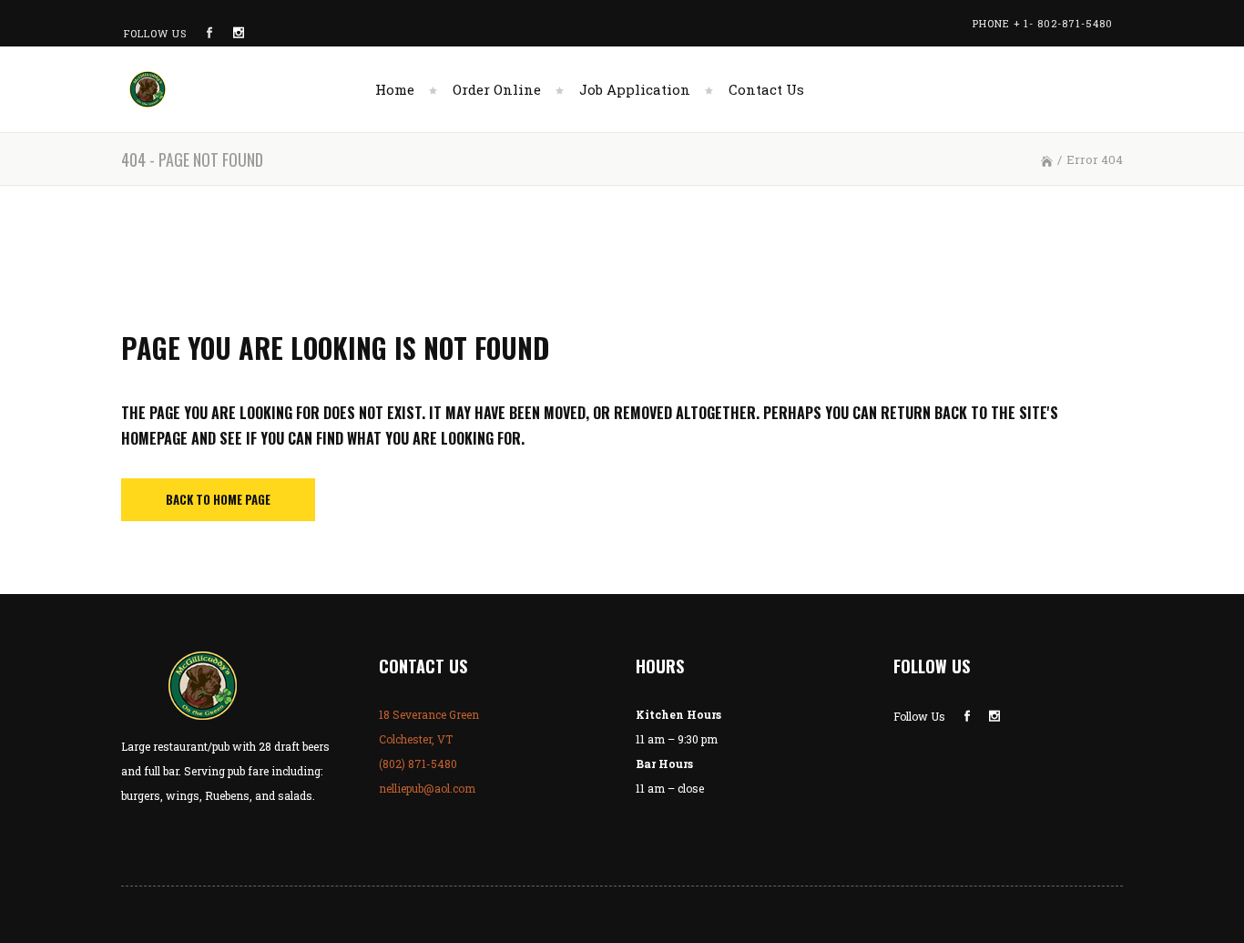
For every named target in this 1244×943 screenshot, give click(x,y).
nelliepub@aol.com (427, 788)
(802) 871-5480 (418, 763)
